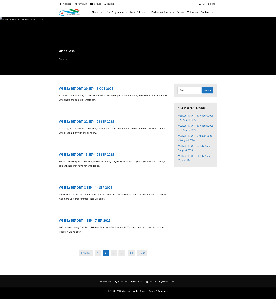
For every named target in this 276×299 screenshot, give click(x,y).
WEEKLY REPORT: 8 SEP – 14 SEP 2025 (85, 187)
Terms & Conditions (158, 291)
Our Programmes (116, 12)
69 (131, 252)
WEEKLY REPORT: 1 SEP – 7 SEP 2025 (84, 220)
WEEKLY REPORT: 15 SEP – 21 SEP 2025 (86, 154)
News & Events (138, 12)
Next (142, 252)
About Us (97, 12)
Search (207, 90)
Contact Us (207, 12)
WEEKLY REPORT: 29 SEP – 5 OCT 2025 (86, 88)
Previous (86, 252)
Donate (180, 12)
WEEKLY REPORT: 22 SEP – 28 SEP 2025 (86, 121)
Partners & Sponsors (162, 12)
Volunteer (192, 12)
